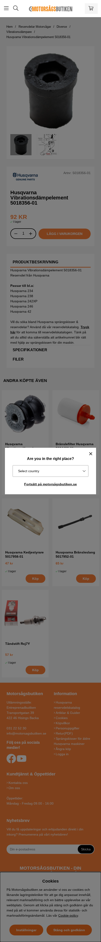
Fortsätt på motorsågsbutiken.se (50, 484)
